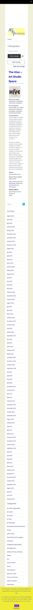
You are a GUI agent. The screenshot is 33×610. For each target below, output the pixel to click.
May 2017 (9, 426)
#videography (12, 101)
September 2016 (11, 448)
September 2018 (11, 415)
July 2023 (9, 306)
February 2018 (11, 423)
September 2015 (11, 484)
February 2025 (11, 266)
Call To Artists (10, 533)
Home (9, 39)
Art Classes (10, 512)
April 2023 (9, 310)
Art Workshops (11, 523)
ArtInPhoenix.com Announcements (16, 526)
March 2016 (10, 466)
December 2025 (11, 234)
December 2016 (11, 437)
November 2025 (11, 237)
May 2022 (9, 328)
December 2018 (11, 404)
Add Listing (16, 62)
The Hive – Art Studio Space (15, 77)
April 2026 (9, 223)
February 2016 (11, 470)
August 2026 (10, 216)
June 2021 (9, 339)
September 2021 (11, 335)
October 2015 (11, 481)
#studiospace (19, 183)
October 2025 (11, 241)
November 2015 (11, 477)
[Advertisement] (16, 16)
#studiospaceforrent (14, 185)
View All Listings (19, 66)
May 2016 (9, 459)
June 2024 (9, 281)
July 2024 (9, 277)
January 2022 (10, 332)
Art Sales (9, 519)
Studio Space (12, 103)
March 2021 (10, 346)
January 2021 (10, 354)
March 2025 (10, 263)
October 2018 (11, 412)
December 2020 (11, 357)
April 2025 (9, 259)
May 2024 (9, 285)
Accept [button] (16, 605)
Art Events (10, 515)
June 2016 (9, 455)
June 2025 (9, 256)
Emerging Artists (11, 548)
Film (8, 559)
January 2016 (10, 473)
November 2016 (11, 441)
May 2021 (9, 343)
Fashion (9, 555)
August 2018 (10, 419)
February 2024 (11, 292)
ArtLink (9, 530)
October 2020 (11, 364)
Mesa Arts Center (11, 573)
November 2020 (11, 361)
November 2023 (11, 296)
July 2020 (9, 372)
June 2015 (9, 495)
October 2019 (11, 390)
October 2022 (11, 325)
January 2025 (10, 270)
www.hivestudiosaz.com (15, 174)
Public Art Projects (12, 581)
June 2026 (9, 219)
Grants (9, 566)
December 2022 (11, 321)
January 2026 (10, 230)
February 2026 (11, 227)
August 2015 (10, 488)
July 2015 (9, 492)
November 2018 (11, 408)
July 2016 (9, 452)
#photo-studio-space (17, 181)
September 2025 (11, 245)
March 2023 (10, 314)
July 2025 (9, 252)
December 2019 (11, 386)
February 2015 (11, 499)
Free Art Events (11, 562)
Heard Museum (11, 570)
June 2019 (9, 393)
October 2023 (11, 299)
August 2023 (10, 303)
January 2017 (10, 433)
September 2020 (11, 368)
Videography (19, 103)
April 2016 (9, 462)
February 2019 (11, 401)
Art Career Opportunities (13, 508)
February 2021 (11, 350)
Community (10, 541)
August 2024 (10, 274)
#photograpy (12, 183)
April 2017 (9, 430)
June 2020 (9, 375)
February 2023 (11, 317)
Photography (19, 101)
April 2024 (9, 288)
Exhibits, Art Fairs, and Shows (14, 552)
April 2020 (9, 383)
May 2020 (9, 379)
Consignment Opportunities (14, 544)
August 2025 (10, 248)
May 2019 (9, 397)
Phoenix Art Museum (12, 577)
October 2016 (11, 444)
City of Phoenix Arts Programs (15, 537)
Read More (16, 608)
